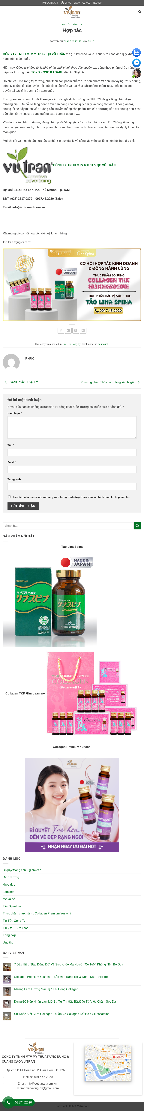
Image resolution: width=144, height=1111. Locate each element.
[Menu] (5, 12)
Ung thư (8, 942)
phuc (91, 41)
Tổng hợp (9, 935)
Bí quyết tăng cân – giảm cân (22, 870)
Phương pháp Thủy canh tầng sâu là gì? (108, 382)
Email (12, 462)
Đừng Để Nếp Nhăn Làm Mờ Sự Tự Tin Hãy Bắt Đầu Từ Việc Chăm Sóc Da (65, 1001)
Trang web (14, 479)
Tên (11, 445)
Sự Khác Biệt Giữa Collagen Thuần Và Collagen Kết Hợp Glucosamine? (62, 1014)
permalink (103, 344)
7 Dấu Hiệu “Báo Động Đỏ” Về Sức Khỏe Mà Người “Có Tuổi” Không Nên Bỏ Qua (68, 964)
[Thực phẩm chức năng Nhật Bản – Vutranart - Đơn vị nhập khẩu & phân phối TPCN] (72, 12)
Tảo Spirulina (12, 906)
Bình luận (15, 412)
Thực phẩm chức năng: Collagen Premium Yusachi (37, 913)
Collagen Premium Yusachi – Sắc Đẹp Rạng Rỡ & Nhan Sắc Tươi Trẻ (61, 976)
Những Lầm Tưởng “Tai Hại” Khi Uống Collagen (46, 989)
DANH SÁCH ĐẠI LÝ (23, 382)
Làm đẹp (8, 891)
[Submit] (137, 525)
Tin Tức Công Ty (72, 24)
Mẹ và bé (9, 899)
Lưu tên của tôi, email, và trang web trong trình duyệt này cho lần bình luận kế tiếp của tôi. (71, 496)
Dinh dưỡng (11, 877)
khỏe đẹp (9, 884)
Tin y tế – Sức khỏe (15, 928)
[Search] (139, 11)
